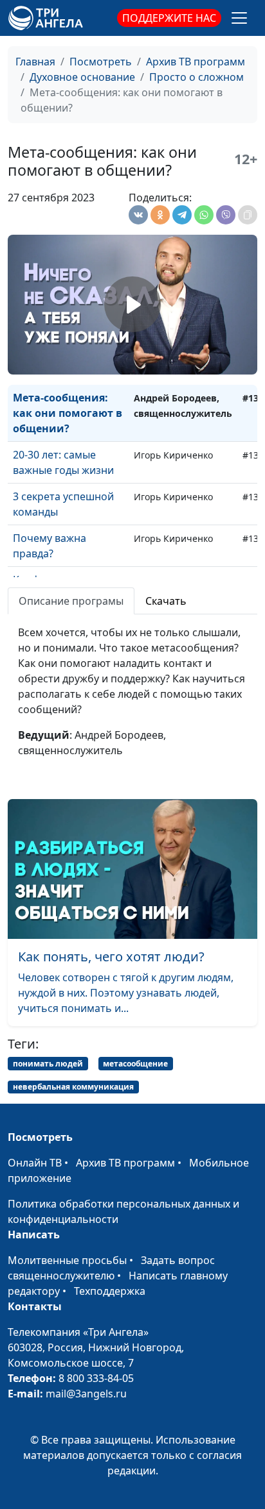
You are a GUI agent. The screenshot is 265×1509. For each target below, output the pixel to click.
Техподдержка (109, 1291)
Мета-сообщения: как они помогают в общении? (67, 413)
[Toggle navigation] (239, 18)
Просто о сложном (196, 77)
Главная (35, 62)
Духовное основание (82, 77)
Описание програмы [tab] (71, 601)
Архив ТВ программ (195, 62)
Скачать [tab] (166, 601)
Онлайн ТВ (35, 1163)
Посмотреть (100, 62)
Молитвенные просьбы (67, 1260)
